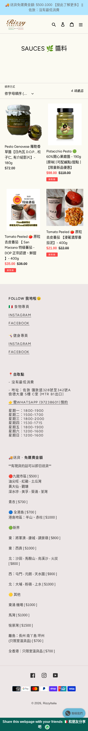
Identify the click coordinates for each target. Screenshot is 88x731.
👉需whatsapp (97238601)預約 (38, 402)
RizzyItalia (50, 703)
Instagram (20, 315)
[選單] (80, 24)
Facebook (19, 323)
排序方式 (10, 86)
